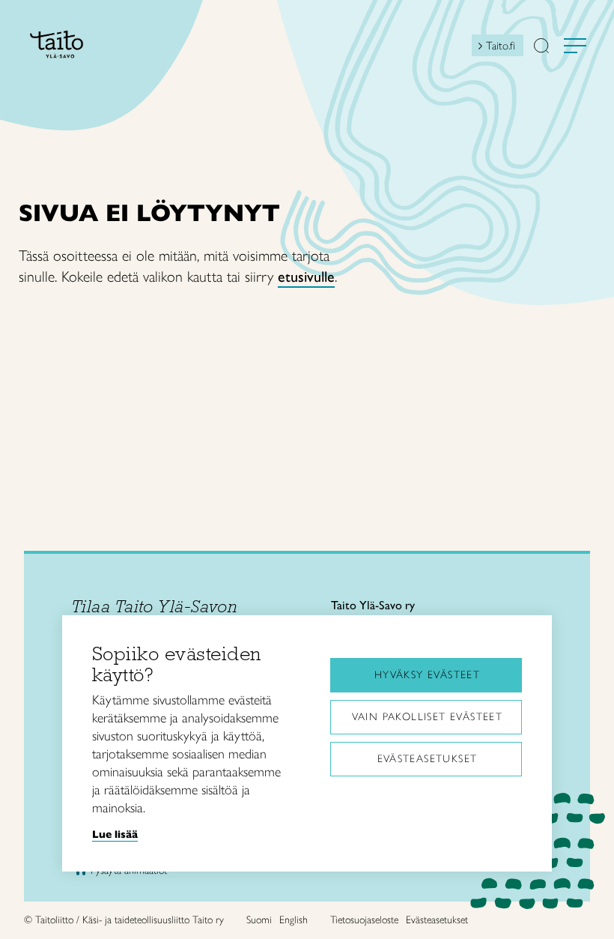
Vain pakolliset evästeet (427, 716)
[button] (541, 47)
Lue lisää (115, 834)
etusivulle (306, 277)
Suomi (259, 920)
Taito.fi (500, 45)
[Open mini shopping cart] (458, 49)
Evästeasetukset (427, 758)
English (293, 920)
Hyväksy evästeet (427, 674)
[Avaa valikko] (575, 46)
